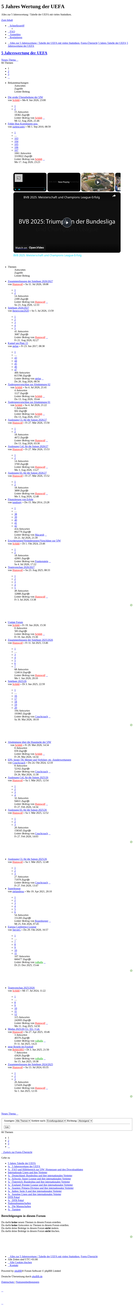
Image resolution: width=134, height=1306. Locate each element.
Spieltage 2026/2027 (18, 307)
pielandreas (18, 891)
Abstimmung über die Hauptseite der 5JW (29, 742)
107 (16, 150)
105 (16, 144)
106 (16, 147)
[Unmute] (19, 189)
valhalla (39, 962)
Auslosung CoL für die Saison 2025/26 (28, 777)
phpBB (18, 1270)
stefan (15, 346)
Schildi (16, 100)
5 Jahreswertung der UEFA (24, 53)
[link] (18, 197)
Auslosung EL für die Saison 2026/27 (27, 472)
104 (16, 141)
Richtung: (72, 1120)
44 (15, 360)
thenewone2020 (20, 310)
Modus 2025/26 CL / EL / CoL (24, 1029)
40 (15, 520)
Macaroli (39, 534)
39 (15, 517)
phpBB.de (37, 1276)
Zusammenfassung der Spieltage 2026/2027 (30, 281)
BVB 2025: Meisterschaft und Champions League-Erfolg (62, 197)
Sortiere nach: (38, 1120)
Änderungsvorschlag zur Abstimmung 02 (29, 384)
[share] (114, 196)
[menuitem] (11, 31)
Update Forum (15, 622)
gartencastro (18, 126)
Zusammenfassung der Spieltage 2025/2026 (30, 640)
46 (15, 366)
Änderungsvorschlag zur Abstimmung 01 (29, 402)
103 (16, 138)
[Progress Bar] (30, 187)
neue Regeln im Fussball (20, 1046)
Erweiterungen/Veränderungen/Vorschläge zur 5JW (34, 540)
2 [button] (8, 71)
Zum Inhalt (7, 20)
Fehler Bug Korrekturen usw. (23, 123)
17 (15, 698)
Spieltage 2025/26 (17, 681)
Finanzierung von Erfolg (20, 499)
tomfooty (17, 502)
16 (15, 696)
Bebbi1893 (18, 1049)
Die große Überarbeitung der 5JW (25, 97)
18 (15, 701)
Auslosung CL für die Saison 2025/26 (27, 859)
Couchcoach (41, 716)
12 (15, 1014)
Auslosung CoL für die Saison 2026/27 (28, 446)
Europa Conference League (22, 926)
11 (15, 953)
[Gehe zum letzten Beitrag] (44, 117)
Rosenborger (41, 921)
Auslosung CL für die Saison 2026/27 (27, 419)
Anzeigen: (9, 1120)
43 (15, 358)
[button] (9, 77)
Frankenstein (41, 561)
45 (15, 363)
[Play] (15, 189)
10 (15, 950)
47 (15, 369)
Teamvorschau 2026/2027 (21, 567)
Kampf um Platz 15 (18, 343)
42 (15, 526)
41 (15, 523)
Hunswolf (17, 284)
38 (15, 514)
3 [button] (8, 74)
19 (15, 704)
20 (15, 707)
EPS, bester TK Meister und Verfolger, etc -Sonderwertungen (39, 759)
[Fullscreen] (45, 189)
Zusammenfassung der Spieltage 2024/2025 (30, 1064)
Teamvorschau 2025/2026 (21, 987)
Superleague (14, 888)
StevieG (16, 929)
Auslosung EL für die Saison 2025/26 (27, 809)
